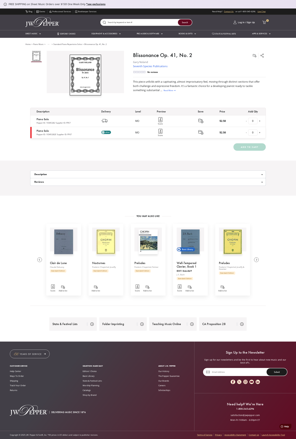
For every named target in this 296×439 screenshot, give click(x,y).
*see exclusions (95, 4)
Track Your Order (18, 385)
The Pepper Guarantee (168, 376)
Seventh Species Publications (150, 66)
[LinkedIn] (258, 382)
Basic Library (89, 376)
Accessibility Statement (235, 434)
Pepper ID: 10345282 (46, 123)
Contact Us (229, 11)
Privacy (218, 434)
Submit (277, 372)
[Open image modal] (85, 76)
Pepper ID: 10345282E (46, 134)
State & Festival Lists (92, 380)
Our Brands (163, 380)
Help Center (15, 371)
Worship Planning (91, 385)
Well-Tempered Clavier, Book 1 (186, 265)
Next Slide (256, 259)
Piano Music (38, 44)
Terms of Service (204, 434)
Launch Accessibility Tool (273, 434)
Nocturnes (98, 263)
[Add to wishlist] (254, 56)
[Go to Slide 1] (36, 56)
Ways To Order (17, 376)
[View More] (48, 44)
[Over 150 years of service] (30, 354)
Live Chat (262, 11)
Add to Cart (249, 147)
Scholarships (164, 390)
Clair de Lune (58, 263)
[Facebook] (233, 382)
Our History (163, 371)
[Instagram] (245, 382)
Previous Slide (39, 259)
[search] (104, 23)
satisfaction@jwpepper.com (245, 415)
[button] (33, 33)
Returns (13, 390)
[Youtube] (251, 382)
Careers (161, 385)
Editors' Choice (90, 371)
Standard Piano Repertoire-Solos (67, 44)
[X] (239, 382)
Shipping (14, 380)
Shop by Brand (90, 395)
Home (28, 44)
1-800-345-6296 (245, 408)
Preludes (139, 263)
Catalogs (87, 390)
